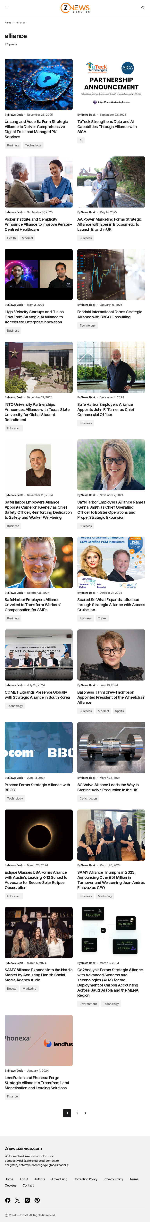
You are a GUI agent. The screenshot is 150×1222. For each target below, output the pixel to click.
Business (13, 145)
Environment (88, 1004)
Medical (27, 238)
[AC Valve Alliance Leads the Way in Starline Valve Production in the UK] (111, 747)
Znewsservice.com (23, 1148)
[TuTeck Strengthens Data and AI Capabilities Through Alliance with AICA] (111, 84)
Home (8, 22)
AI (81, 140)
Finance (12, 1096)
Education (14, 428)
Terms (133, 1179)
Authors (39, 1179)
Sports (119, 711)
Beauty (11, 988)
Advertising (59, 1179)
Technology (33, 145)
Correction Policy (85, 1179)
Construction (88, 798)
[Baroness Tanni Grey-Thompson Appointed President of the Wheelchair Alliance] (111, 654)
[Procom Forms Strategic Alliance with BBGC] (39, 747)
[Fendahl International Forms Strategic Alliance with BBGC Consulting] (111, 274)
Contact (28, 1185)
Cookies (10, 1185)
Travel (102, 618)
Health (11, 238)
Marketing (105, 896)
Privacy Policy (113, 1179)
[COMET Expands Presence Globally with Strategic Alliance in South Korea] (39, 654)
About (23, 1179)
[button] (7, 7)
